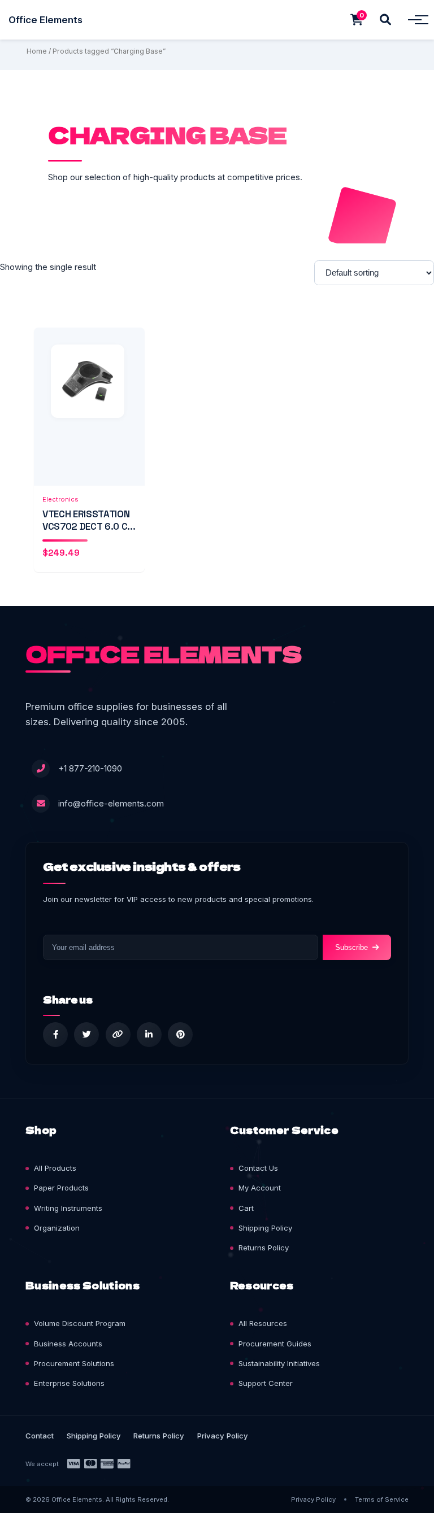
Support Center (265, 1383)
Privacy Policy (222, 1435)
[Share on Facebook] (55, 1034)
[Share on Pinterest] (180, 1034)
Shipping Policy (265, 1227)
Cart (246, 1208)
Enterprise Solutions (69, 1383)
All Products (55, 1167)
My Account (259, 1187)
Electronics (60, 499)
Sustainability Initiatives (279, 1363)
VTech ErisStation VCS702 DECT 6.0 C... (88, 520)
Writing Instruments (68, 1208)
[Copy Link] (118, 1034)
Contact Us (258, 1167)
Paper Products (61, 1187)
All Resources (262, 1323)
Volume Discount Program (79, 1323)
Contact (39, 1435)
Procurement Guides (274, 1343)
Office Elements (45, 19)
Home (37, 51)
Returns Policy (263, 1247)
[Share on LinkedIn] (149, 1034)
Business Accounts (68, 1343)
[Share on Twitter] (86, 1034)
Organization (57, 1227)
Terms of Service (382, 1499)
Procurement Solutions (74, 1363)
